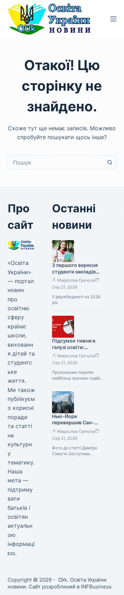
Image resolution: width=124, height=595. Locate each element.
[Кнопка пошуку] (109, 162)
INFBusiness (96, 586)
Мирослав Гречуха (76, 280)
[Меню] (113, 19)
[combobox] (55, 162)
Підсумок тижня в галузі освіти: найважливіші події (75, 347)
